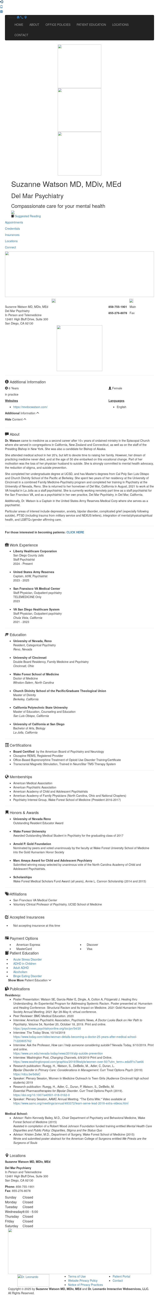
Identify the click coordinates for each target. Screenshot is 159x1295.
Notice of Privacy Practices (85, 1285)
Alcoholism (20, 972)
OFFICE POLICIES (58, 24)
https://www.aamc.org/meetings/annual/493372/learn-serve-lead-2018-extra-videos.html (70, 1103)
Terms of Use (77, 1276)
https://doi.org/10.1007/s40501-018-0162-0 (41, 1095)
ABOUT (34, 24)
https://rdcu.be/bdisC (26, 1074)
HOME (18, 24)
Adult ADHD (21, 968)
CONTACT (21, 35)
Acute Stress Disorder (27, 959)
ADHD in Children (24, 963)
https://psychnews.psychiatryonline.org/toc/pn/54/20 (47, 1028)
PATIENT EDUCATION (91, 24)
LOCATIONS (120, 24)
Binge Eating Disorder (27, 976)
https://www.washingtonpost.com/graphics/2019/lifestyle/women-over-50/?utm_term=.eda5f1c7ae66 (78, 1061)
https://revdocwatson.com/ (30, 407)
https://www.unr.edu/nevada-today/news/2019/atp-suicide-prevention (58, 1053)
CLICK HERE (75, 532)
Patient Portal (121, 1276)
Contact (118, 1280)
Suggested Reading (28, 216)
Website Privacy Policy (83, 1280)
